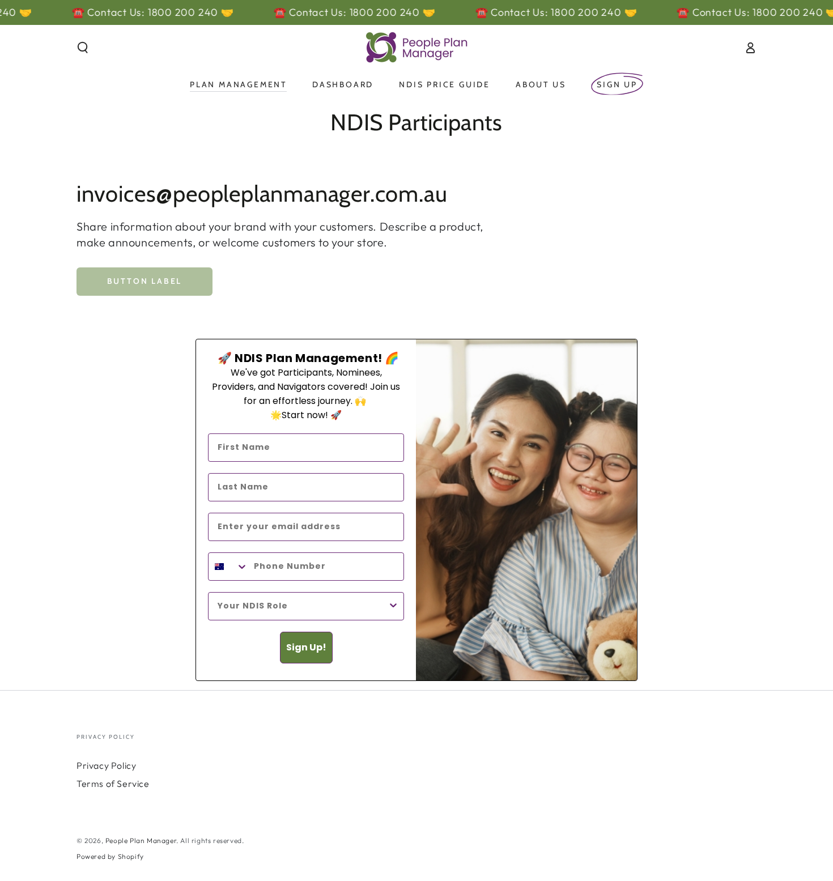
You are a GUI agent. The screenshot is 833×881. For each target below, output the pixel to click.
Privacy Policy (106, 765)
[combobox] (228, 566)
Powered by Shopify (110, 856)
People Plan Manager (140, 840)
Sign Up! (306, 647)
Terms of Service (113, 783)
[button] (82, 47)
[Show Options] (393, 606)
